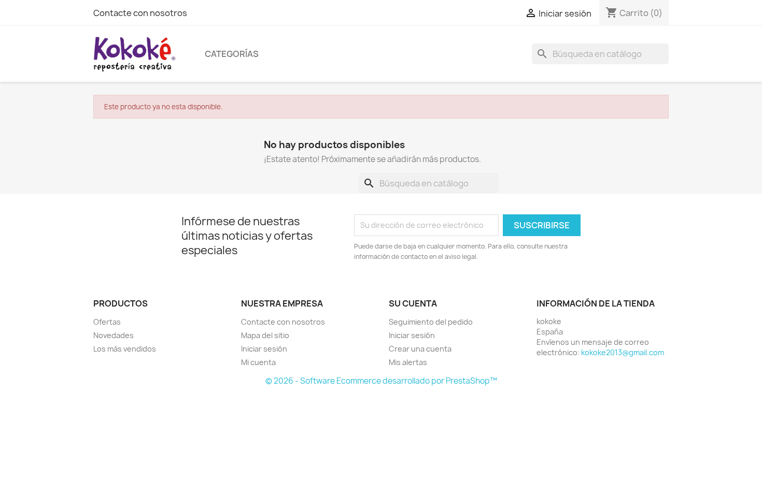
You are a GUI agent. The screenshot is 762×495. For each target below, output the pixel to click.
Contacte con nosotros (140, 13)
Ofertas (107, 322)
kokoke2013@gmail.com (622, 352)
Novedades (113, 335)
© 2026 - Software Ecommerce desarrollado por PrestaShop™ (381, 380)
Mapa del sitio (265, 335)
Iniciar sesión (264, 349)
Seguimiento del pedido (431, 322)
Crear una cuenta (420, 349)
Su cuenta (413, 303)
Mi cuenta (258, 362)
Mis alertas (408, 362)
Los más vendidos (124, 349)
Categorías (232, 54)
